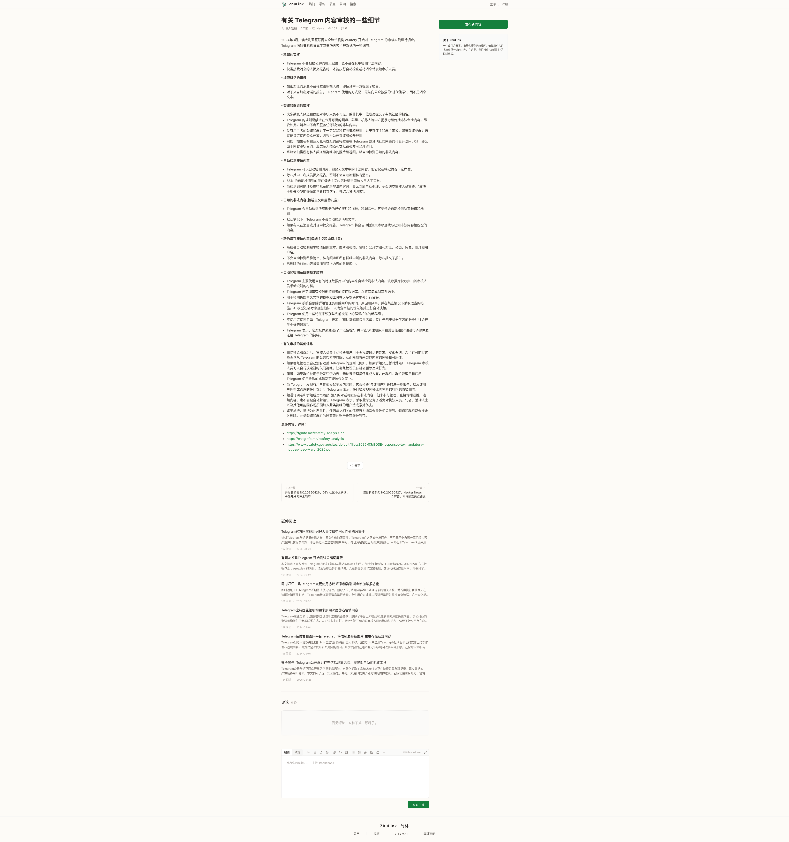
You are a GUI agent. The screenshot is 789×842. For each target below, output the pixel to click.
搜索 (353, 4)
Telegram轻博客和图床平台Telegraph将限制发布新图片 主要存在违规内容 (336, 636)
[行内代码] (340, 752)
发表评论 (418, 804)
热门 (312, 4)
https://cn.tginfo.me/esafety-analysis (315, 439)
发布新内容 (473, 24)
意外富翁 (291, 28)
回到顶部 (429, 833)
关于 (357, 833)
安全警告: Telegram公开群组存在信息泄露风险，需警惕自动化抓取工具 (333, 662)
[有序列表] (359, 752)
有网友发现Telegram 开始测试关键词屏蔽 (312, 558)
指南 (377, 833)
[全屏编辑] (425, 752)
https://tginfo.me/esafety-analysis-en (315, 433)
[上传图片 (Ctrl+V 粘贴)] (378, 752)
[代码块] (346, 752)
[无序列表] (353, 752)
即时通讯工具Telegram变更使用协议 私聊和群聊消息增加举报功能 (330, 584)
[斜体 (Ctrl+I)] (321, 752)
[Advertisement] (473, 90)
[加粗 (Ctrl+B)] (315, 752)
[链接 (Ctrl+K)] (365, 752)
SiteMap (401, 833)
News (320, 28)
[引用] (334, 752)
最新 (322, 4)
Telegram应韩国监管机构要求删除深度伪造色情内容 (319, 610)
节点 (332, 4)
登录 (493, 4)
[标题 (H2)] (309, 752)
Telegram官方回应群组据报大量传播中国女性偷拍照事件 (323, 531)
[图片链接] (372, 752)
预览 (297, 752)
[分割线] (384, 752)
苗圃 (343, 4)
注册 (505, 4)
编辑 (287, 752)
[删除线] (327, 752)
